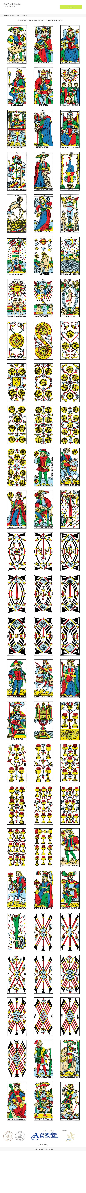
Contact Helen (43, 1144)
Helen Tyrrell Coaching (12, 4)
